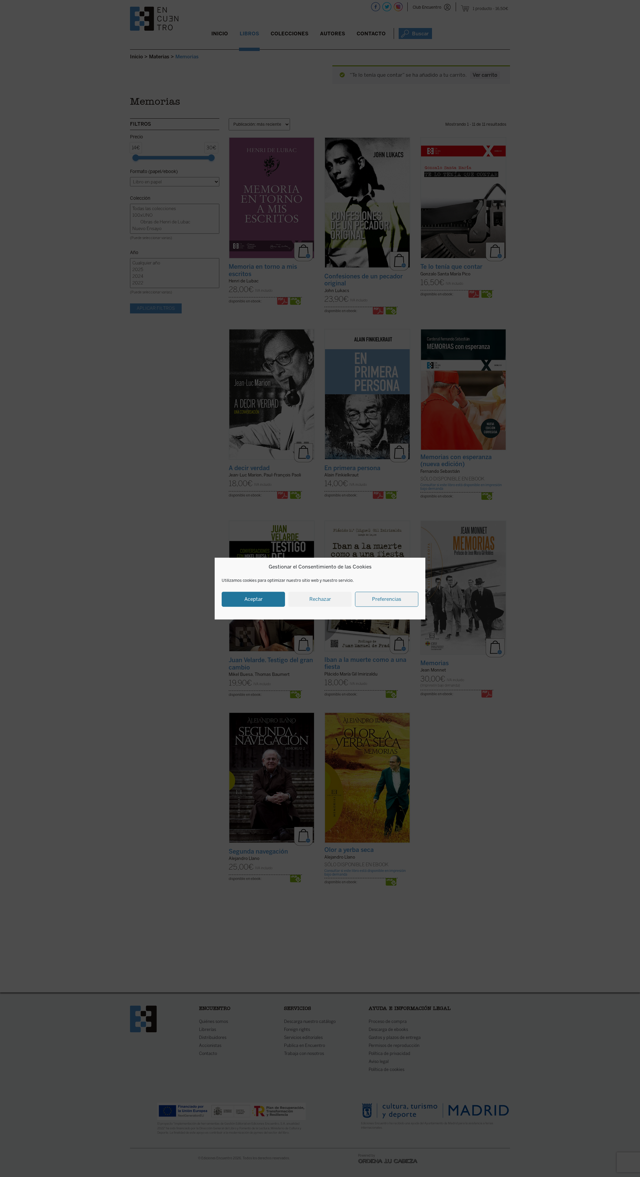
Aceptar (253, 599)
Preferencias (386, 599)
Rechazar (320, 599)
